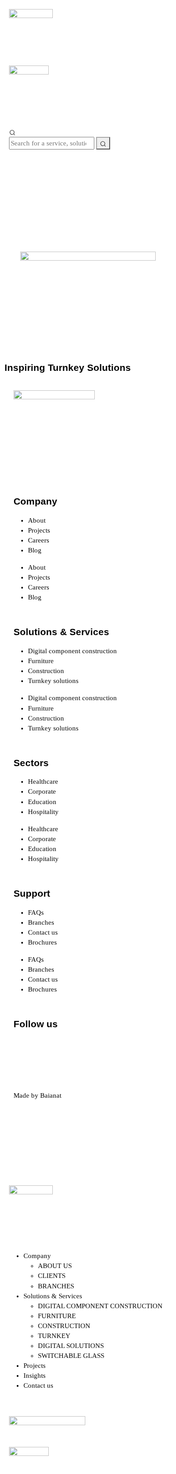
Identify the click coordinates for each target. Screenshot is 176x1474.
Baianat (50, 1095)
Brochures (42, 942)
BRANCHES (56, 1286)
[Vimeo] (122, 1049)
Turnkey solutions (53, 680)
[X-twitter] (49, 1049)
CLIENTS (51, 1275)
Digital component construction (72, 651)
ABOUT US (55, 1265)
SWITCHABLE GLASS (71, 1355)
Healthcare (43, 781)
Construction (46, 670)
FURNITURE (57, 1316)
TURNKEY (54, 1335)
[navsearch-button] (12, 132)
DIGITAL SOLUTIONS (71, 1345)
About (37, 520)
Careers (38, 540)
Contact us (43, 932)
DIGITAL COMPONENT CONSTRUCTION (100, 1306)
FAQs (36, 912)
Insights (34, 1375)
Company (37, 1255)
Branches (41, 922)
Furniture (41, 660)
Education (42, 801)
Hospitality (43, 811)
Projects (39, 530)
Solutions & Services (52, 1296)
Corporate (42, 791)
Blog (35, 550)
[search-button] (103, 143)
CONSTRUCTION (64, 1325)
